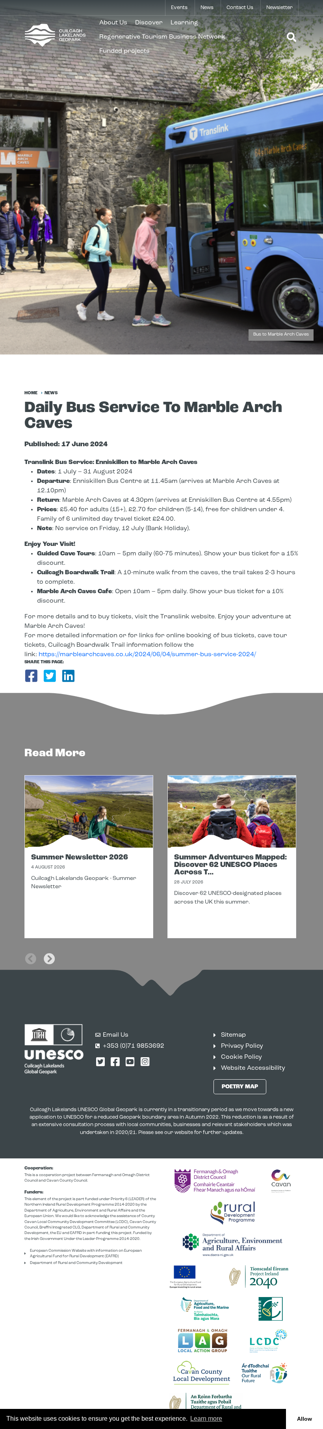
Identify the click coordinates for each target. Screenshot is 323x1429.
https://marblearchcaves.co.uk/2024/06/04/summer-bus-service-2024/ (147, 654)
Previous (30, 953)
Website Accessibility (253, 1068)
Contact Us (239, 7)
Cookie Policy (241, 1057)
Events (179, 7)
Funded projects (124, 51)
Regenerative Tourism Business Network (162, 37)
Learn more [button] (206, 1418)
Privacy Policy (242, 1046)
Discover (149, 23)
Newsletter (279, 7)
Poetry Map (240, 1087)
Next (49, 953)
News (206, 7)
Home (30, 393)
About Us (113, 23)
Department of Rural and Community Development (76, 1263)
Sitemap (233, 1035)
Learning (184, 23)
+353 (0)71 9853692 (133, 1046)
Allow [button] (304, 1419)
